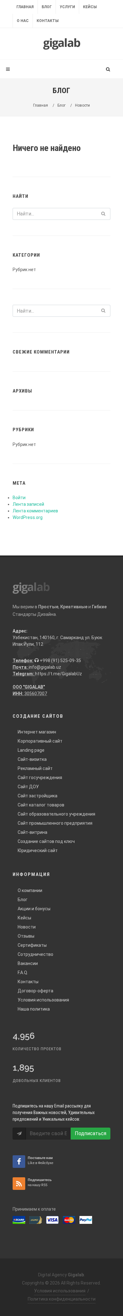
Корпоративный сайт (40, 741)
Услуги (67, 7)
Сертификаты (32, 945)
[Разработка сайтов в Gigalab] (61, 43)
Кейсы (90, 7)
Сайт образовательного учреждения (56, 814)
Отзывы (26, 936)
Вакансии (28, 963)
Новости (27, 926)
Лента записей (28, 504)
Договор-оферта (35, 990)
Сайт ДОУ (28, 786)
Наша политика (34, 1009)
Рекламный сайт (35, 768)
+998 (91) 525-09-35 (60, 660)
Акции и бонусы (34, 908)
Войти (19, 497)
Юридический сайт (38, 850)
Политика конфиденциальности (62, 1299)
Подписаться (90, 1133)
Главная (25, 7)
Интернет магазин (37, 731)
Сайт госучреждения (40, 777)
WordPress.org (28, 517)
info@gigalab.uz (45, 667)
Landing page (31, 750)
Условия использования (43, 999)
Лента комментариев (35, 510)
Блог (47, 7)
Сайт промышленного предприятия (55, 823)
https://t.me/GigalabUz (58, 673)
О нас (23, 21)
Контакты (48, 21)
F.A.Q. (23, 972)
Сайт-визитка (32, 759)
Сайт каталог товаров (41, 804)
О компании (30, 890)
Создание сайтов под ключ (46, 841)
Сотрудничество (35, 954)
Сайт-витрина (32, 832)
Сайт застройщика (37, 795)
